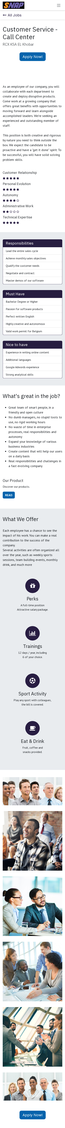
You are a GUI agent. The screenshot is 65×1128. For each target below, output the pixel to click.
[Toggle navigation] (58, 5)
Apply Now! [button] (33, 57)
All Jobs (14, 15)
